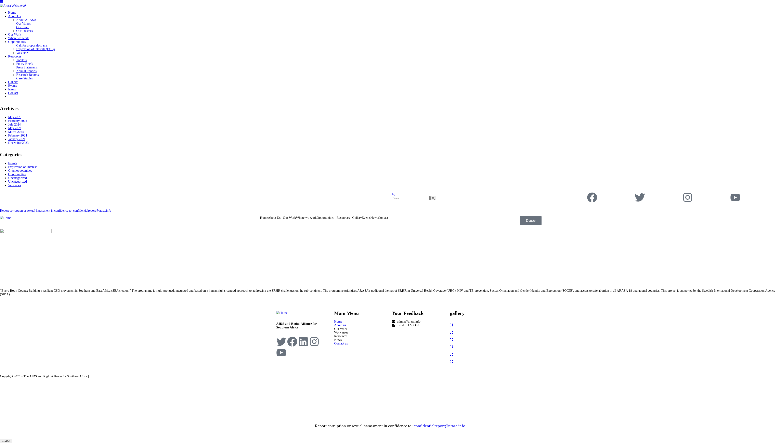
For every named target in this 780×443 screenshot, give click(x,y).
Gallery (357, 217)
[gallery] (451, 325)
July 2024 (14, 124)
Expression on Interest (22, 167)
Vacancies (14, 185)
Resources (343, 217)
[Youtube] (735, 197)
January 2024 (16, 139)
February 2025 (17, 120)
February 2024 (17, 135)
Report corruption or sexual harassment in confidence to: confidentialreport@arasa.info (55, 210)
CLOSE (6, 440)
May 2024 (14, 128)
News (374, 217)
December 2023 (18, 142)
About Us (274, 217)
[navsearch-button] (393, 194)
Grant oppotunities (20, 170)
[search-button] (433, 198)
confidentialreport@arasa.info (439, 426)
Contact (383, 217)
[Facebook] (592, 197)
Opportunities (17, 174)
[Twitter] (640, 197)
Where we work (306, 217)
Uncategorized (17, 178)
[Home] (5, 217)
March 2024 (16, 131)
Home (264, 217)
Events (12, 163)
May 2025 (14, 117)
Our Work (289, 217)
